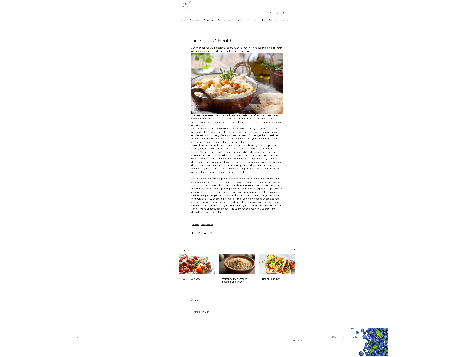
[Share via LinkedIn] (204, 233)
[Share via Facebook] (192, 233)
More (285, 20)
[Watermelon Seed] (197, 264)
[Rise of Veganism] (277, 264)
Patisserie (194, 20)
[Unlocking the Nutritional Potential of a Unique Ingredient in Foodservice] (237, 264)
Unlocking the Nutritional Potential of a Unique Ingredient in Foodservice (235, 280)
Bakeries (208, 20)
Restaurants (224, 20)
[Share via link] (210, 233)
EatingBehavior (270, 20)
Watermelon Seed (191, 278)
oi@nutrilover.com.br (343, 337)
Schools (253, 20)
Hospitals (239, 20)
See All (292, 250)
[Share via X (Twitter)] (198, 233)
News (182, 20)
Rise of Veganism (271, 278)
